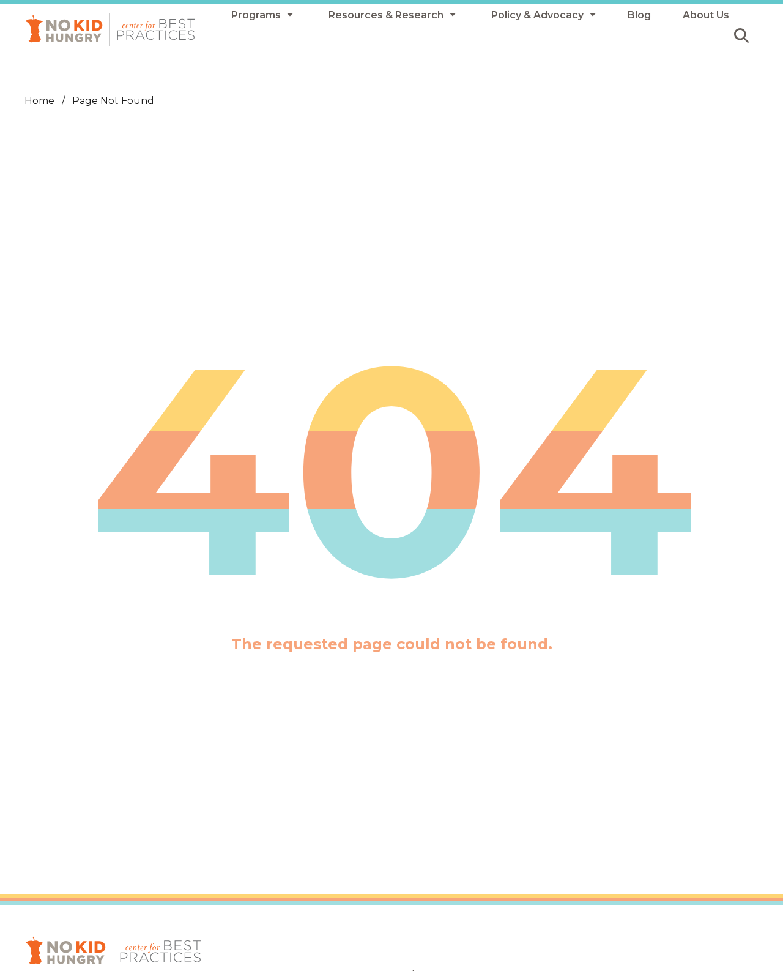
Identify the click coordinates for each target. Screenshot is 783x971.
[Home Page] (110, 29)
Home (39, 100)
